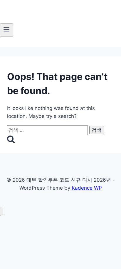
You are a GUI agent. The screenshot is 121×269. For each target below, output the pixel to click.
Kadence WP (87, 188)
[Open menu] (6, 30)
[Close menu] (1, 211)
